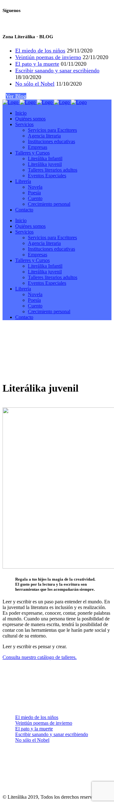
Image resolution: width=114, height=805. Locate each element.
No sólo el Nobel (34, 84)
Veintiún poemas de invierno (48, 57)
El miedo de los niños (40, 50)
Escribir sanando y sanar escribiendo (57, 70)
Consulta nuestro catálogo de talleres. (40, 657)
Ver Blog (16, 96)
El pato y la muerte (37, 64)
